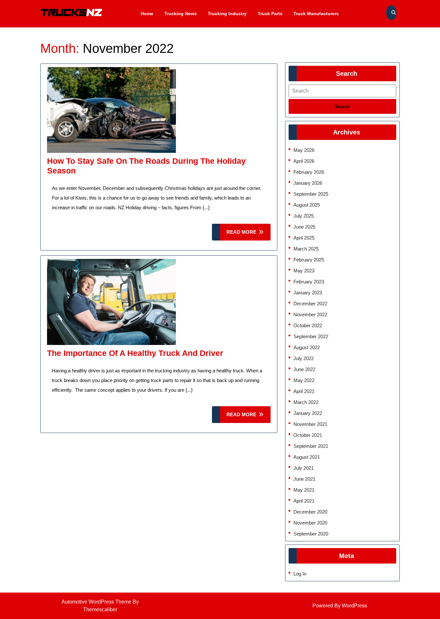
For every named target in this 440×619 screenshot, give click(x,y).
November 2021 (310, 424)
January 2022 (307, 413)
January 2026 (307, 183)
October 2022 (307, 325)
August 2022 (306, 347)
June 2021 (304, 479)
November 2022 (310, 314)
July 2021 (303, 468)
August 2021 (306, 457)
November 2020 (310, 523)
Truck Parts (270, 13)
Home (147, 13)
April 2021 (303, 501)
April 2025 (303, 238)
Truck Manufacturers (316, 13)
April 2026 (303, 161)
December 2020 (310, 512)
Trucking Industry (227, 13)
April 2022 (303, 391)
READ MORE (248, 235)
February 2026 (308, 172)
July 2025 (303, 216)
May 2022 (303, 380)
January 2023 (307, 292)
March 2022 (306, 402)
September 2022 (310, 336)
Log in (299, 573)
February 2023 (308, 281)
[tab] (342, 106)
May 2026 (303, 150)
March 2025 (306, 248)
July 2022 (303, 358)
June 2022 (304, 369)
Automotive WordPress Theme (96, 601)
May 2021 (303, 490)
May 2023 (303, 270)
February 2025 (308, 259)
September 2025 (310, 194)
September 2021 (310, 446)
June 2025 (304, 227)
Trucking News (180, 13)
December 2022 (310, 303)
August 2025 (306, 205)
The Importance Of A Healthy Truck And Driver (135, 353)
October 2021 (307, 435)
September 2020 (310, 533)
